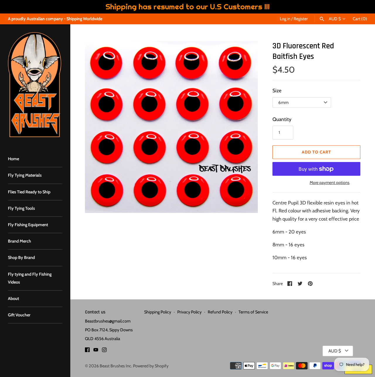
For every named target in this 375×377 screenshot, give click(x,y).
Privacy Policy (189, 312)
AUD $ (335, 18)
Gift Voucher (19, 315)
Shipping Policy (157, 312)
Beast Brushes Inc (115, 366)
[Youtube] (95, 351)
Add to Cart (316, 152)
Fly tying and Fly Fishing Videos (30, 278)
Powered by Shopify (150, 366)
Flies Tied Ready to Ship (29, 192)
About (13, 298)
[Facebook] (87, 351)
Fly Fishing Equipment (28, 224)
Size (277, 90)
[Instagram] (104, 351)
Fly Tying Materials (25, 175)
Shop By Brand (21, 257)
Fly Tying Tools (21, 208)
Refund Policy (220, 312)
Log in (285, 18)
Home (13, 158)
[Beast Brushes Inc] (35, 84)
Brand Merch (19, 241)
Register (301, 18)
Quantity (282, 119)
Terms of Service (253, 312)
